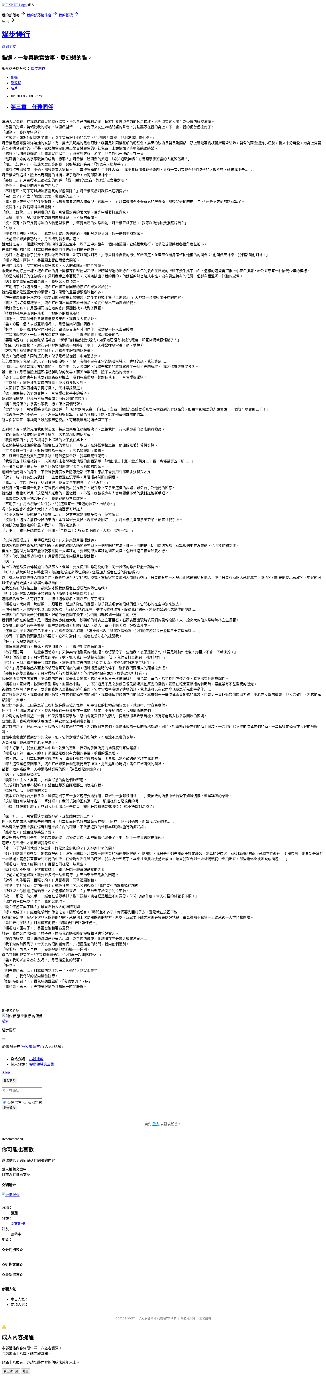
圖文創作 (38, 69)
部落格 (16, 83)
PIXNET (130, 1318)
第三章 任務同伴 (32, 107)
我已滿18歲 (11, 1371)
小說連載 (36, 1059)
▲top (6, 1072)
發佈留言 (9, 1108)
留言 (36, 1046)
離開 (25, 1371)
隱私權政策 (188, 1318)
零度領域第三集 (41, 1064)
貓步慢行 (16, 34)
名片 (14, 88)
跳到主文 (9, 47)
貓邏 (5, 1021)
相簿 (14, 77)
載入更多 (9, 1080)
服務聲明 (205, 1318)
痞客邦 (26, 1046)
